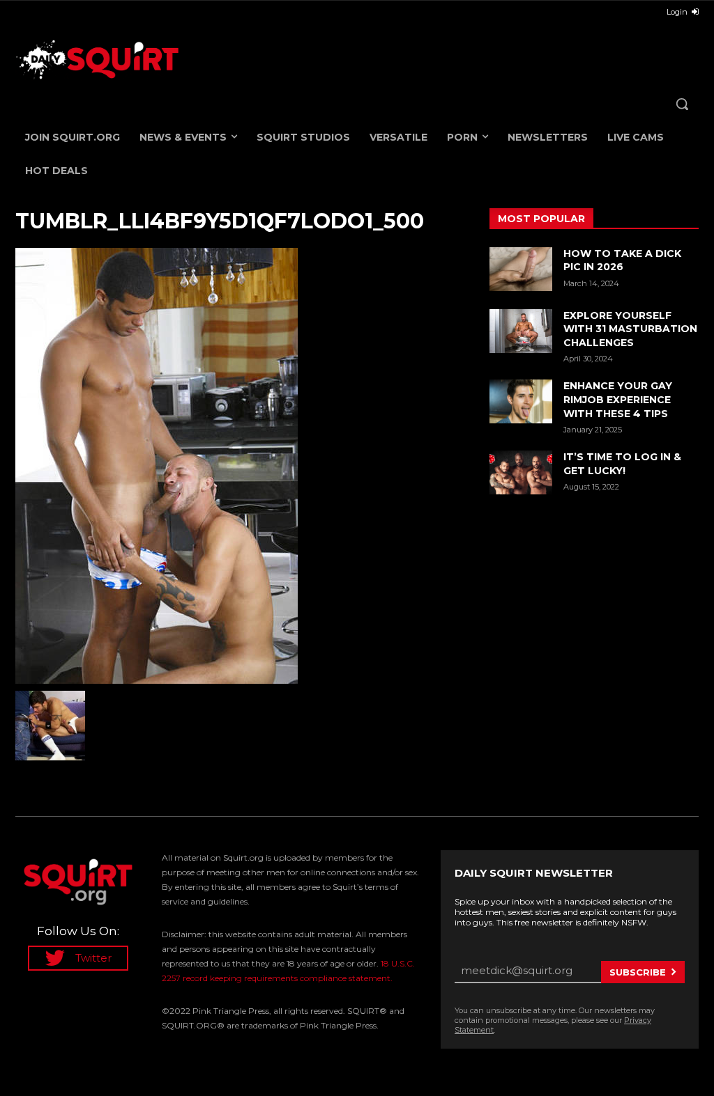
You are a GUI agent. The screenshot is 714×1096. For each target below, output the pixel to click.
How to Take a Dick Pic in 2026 (622, 260)
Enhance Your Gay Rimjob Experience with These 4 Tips (617, 399)
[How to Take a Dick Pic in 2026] (520, 269)
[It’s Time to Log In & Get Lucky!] (520, 472)
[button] (682, 103)
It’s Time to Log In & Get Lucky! (622, 464)
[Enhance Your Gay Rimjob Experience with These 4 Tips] (520, 401)
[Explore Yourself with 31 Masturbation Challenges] (520, 331)
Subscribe (637, 972)
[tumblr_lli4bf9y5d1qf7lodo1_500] (238, 466)
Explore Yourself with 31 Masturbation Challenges (630, 329)
